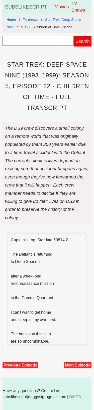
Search (82, 41)
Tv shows (30, 20)
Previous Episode (20, 365)
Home (11, 20)
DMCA (75, 397)
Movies (62, 6)
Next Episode (77, 365)
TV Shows (78, 7)
